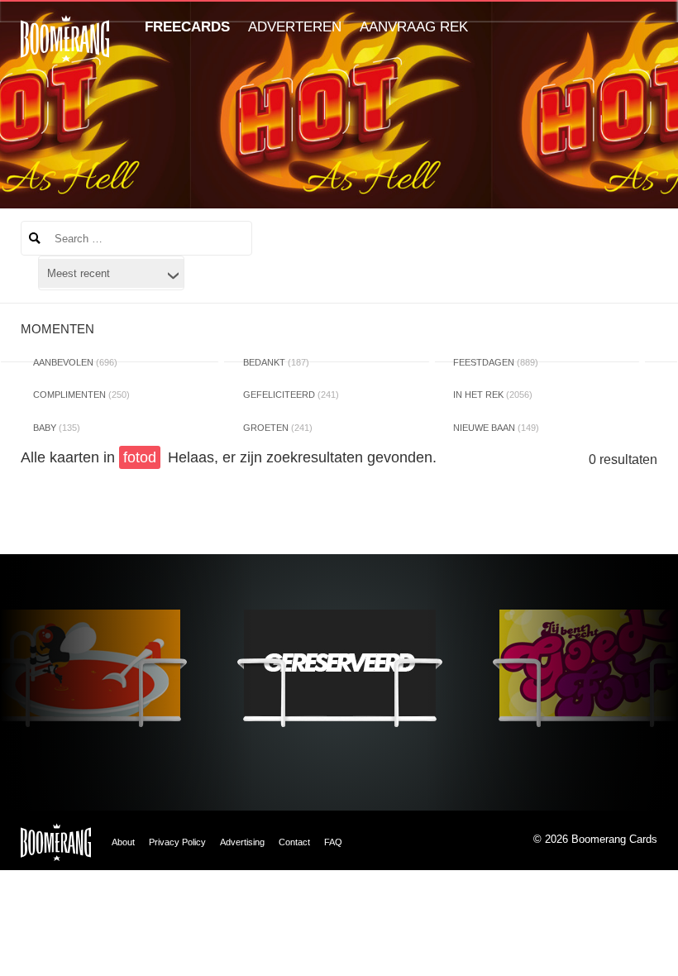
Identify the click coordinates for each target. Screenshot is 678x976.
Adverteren (294, 27)
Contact (294, 842)
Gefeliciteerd (291, 394)
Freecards (187, 27)
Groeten (278, 428)
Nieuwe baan (496, 428)
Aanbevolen (75, 362)
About (123, 842)
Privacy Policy (177, 842)
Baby (56, 428)
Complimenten (81, 394)
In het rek (492, 394)
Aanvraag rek (414, 27)
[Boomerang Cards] (65, 50)
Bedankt (276, 362)
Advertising (242, 842)
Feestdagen (495, 362)
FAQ (333, 842)
